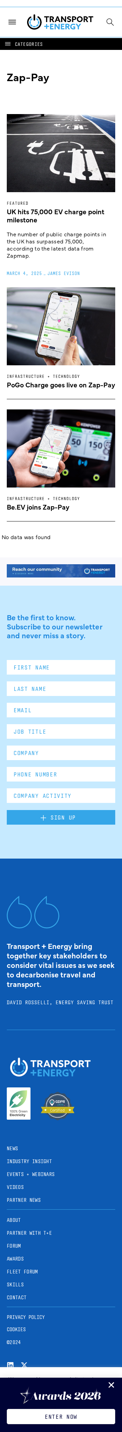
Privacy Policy (26, 1317)
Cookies (16, 1329)
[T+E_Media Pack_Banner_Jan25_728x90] (61, 575)
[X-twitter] (24, 1365)
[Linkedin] (10, 1365)
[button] (23, 44)
